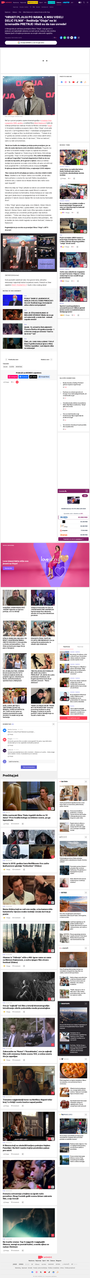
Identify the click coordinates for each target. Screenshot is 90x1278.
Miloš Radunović (40, 123)
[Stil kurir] (32, 1264)
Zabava (14, 12)
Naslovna (7, 12)
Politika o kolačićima (53, 1268)
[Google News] (81, 82)
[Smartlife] (51, 1264)
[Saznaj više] (85, 781)
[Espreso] (21, 1264)
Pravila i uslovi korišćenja (40, 1268)
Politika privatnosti (70, 1268)
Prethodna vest (13, 359)
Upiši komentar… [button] (14, 761)
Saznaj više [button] (8, 568)
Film (20, 12)
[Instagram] (66, 82)
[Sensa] (58, 1264)
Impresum (24, 1268)
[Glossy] (37, 1264)
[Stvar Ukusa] (74, 1264)
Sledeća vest (45, 359)
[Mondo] (6, 2)
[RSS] (85, 82)
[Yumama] (65, 1264)
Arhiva (62, 1268)
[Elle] (27, 1264)
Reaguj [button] (7, 382)
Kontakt (30, 1268)
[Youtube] (73, 82)
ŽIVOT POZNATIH (18, 285)
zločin (11, 366)
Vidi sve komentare (29, 767)
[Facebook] (62, 82)
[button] (55, 37)
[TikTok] (77, 82)
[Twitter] (70, 82)
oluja (5, 366)
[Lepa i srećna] (44, 1264)
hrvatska (19, 366)
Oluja (49, 125)
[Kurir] (15, 1264)
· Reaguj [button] (66, 212)
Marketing (18, 1268)
